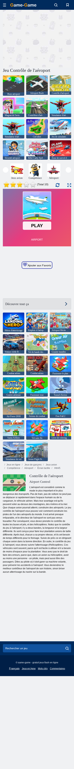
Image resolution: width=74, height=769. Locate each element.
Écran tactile (43, 468)
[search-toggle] (56, 4)
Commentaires (57, 668)
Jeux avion (51, 464)
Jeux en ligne (13, 464)
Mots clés (43, 668)
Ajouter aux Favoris (39, 265)
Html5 (57, 468)
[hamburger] (4, 5)
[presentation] (5, 170)
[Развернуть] (69, 185)
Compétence (13, 468)
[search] (67, 648)
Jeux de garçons (33, 464)
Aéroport (28, 468)
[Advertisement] (35, 38)
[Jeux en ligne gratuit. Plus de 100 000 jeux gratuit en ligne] (23, 5)
